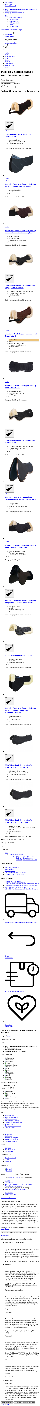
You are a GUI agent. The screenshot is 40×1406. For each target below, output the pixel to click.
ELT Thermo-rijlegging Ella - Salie (15, 887)
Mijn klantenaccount (11, 1119)
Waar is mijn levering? (11, 1139)
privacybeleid (5, 1229)
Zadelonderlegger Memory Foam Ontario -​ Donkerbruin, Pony (20, 232)
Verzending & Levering (12, 1120)
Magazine (8, 1148)
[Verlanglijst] (6, 46)
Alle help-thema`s (14, 26)
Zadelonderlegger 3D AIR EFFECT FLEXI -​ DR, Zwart (18, 821)
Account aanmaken (11, 43)
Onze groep (8, 1161)
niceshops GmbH (14, 1177)
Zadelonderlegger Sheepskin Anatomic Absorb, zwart (20, 601)
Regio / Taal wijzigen (22, 1174)
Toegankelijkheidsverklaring (13, 1186)
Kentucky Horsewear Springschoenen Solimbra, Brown (22, 884)
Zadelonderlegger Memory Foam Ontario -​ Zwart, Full (20, 546)
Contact (11, 24)
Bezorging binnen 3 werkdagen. (14, 12)
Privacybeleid (9, 1182)
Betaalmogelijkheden (11, 1117)
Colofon (7, 1181)
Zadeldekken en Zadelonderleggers (23, 856)
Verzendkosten (13, 21)
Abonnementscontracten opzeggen (15, 1189)
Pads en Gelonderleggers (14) (25, 858)
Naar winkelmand (10, 6)
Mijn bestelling (9, 1115)
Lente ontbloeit (9, 869)
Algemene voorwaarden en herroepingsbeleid (19, 1184)
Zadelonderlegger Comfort (18, 655)
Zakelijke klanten (10, 1127)
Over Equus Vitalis (10, 1158)
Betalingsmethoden (14, 23)
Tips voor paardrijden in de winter (15, 872)
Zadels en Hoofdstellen (16, 854)
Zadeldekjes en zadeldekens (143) (26, 860)
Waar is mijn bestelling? (16, 18)
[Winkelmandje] (22, 49)
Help (6, 16)
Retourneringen (13, 19)
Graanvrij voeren (10, 871)
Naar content (9, 4)
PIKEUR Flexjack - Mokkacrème (15, 882)
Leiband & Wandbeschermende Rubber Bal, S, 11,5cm (21, 889)
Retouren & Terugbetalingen (13, 1122)
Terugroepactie (9, 1151)
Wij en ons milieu (10, 1149)
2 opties (7, 178)
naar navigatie (9, 2)
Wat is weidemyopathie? (12, 867)
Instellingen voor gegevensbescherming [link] (17, 1188)
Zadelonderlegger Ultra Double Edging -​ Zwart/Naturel (20, 287)
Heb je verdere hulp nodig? (13, 1126)
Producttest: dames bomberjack (14, 874)
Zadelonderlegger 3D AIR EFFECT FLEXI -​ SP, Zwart (18, 766)
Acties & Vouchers (10, 1124)
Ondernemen (9, 1193)
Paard (6, 853)
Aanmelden (8, 1134)
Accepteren (5, 1232)
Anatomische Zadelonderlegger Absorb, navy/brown (20, 498)
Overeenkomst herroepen (8, 1198)
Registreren (8, 1136)
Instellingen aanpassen (29, 1232)
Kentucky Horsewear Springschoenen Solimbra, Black (21, 885)
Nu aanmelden (9, 36)
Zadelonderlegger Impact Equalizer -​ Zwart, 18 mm (20, 185)
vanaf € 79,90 (21, 9)
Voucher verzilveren (11, 1141)
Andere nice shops (10, 1194)
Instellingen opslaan (7, 1402)
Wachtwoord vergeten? (12, 1138)
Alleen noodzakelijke (15, 1232)
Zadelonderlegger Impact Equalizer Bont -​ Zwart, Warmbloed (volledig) (20, 710)
